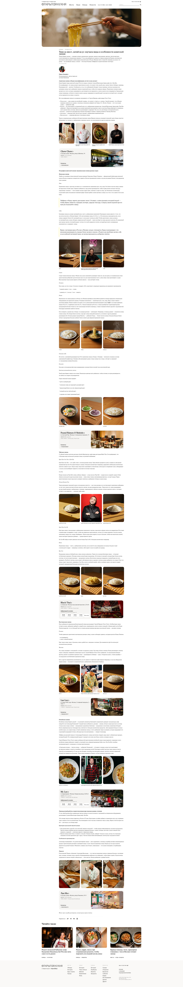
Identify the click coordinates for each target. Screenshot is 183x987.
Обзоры (69, 968)
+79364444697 (64, 446)
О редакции (121, 971)
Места (71, 5)
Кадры (104, 976)
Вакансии (105, 972)
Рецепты (84, 957)
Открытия (105, 970)
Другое (104, 981)
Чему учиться (83, 970)
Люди (78, 5)
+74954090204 (64, 165)
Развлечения (82, 974)
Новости (93, 5)
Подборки (94, 970)
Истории (50, 957)
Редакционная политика (125, 972)
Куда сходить (120, 957)
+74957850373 (64, 907)
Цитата (105, 979)
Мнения (81, 972)
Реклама (121, 969)
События (105, 974)
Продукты (68, 49)
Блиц (80, 976)
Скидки (105, 968)
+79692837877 (64, 714)
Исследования (107, 977)
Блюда (84, 5)
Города (69, 974)
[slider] (107, 158)
